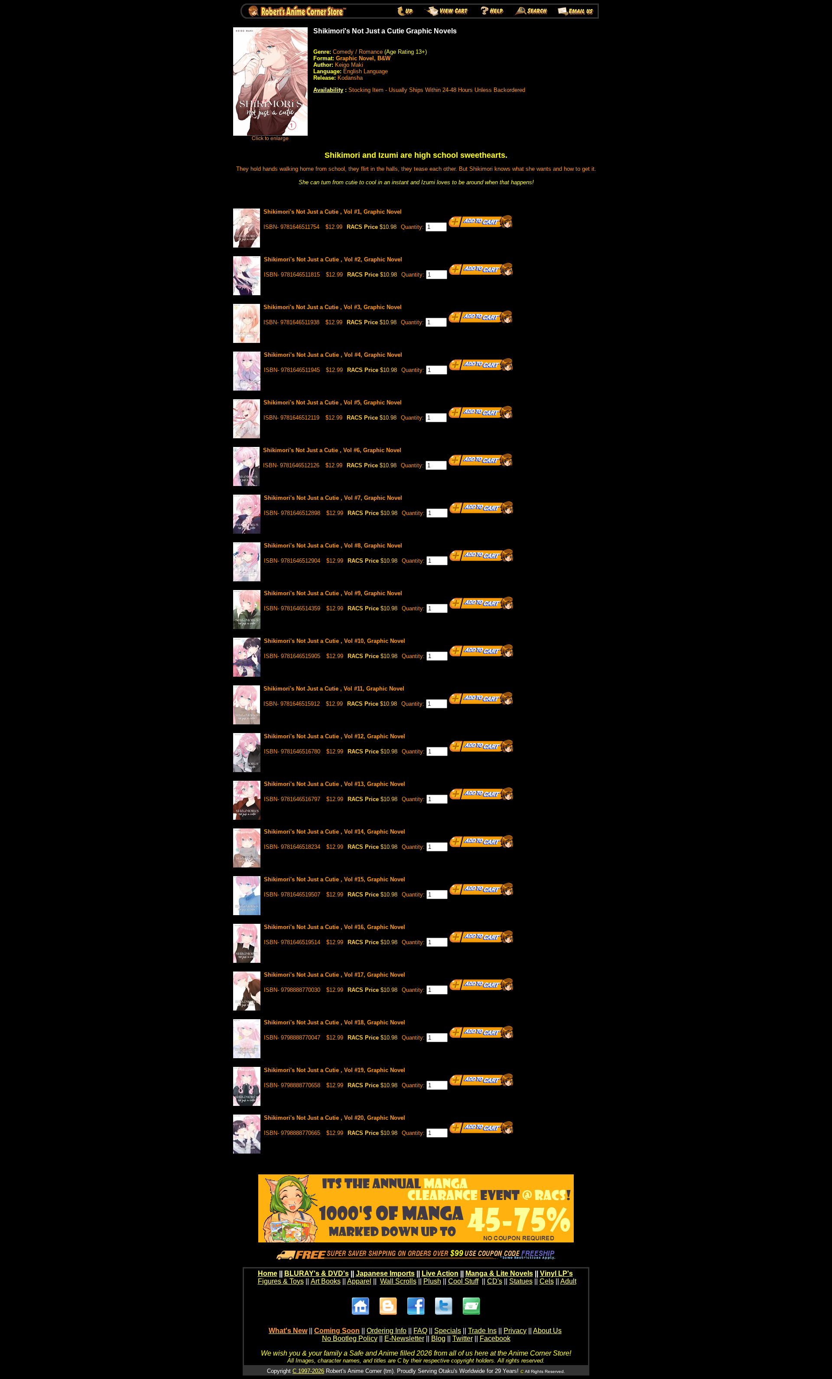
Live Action (440, 1273)
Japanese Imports (385, 1273)
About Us (547, 1330)
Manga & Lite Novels (499, 1273)
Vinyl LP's (556, 1273)
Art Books (326, 1281)
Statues (521, 1281)
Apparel (359, 1281)
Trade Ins (482, 1330)
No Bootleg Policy (349, 1338)
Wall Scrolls (398, 1281)
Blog (438, 1338)
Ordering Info (386, 1330)
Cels (547, 1281)
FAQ (420, 1330)
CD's (494, 1281)
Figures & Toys (281, 1281)
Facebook (495, 1338)
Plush (432, 1281)
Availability (328, 90)
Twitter (462, 1338)
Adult (568, 1281)
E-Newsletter (404, 1338)
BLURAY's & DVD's (316, 1273)
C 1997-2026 (308, 1371)
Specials (447, 1330)
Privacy (515, 1330)
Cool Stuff (463, 1281)
